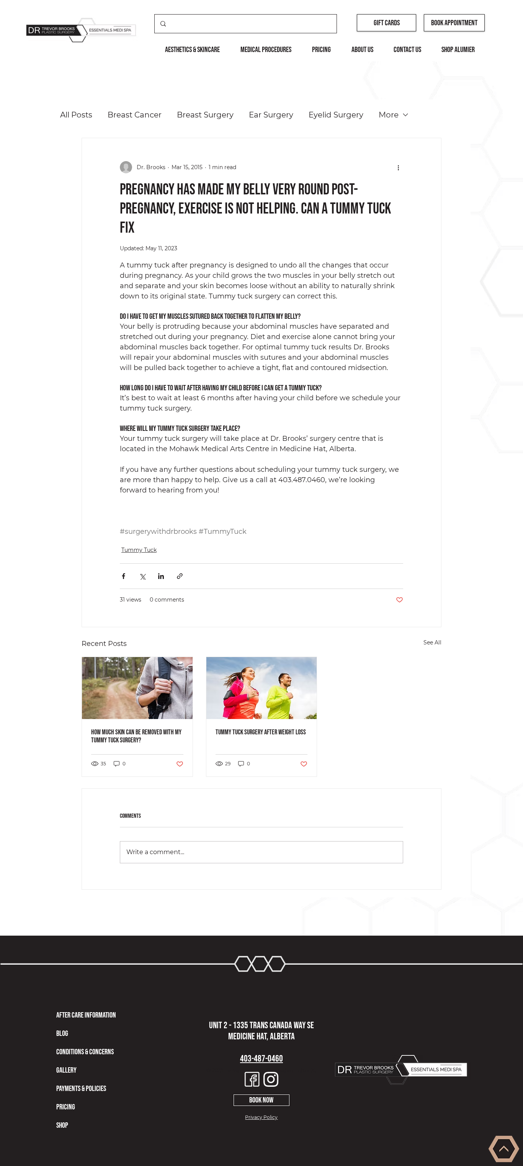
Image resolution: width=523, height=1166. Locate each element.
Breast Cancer (135, 114)
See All (432, 642)
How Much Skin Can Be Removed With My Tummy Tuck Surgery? (136, 736)
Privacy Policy (261, 1117)
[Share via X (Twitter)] (142, 576)
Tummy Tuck (139, 549)
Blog (62, 1033)
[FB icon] (252, 1079)
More (389, 114)
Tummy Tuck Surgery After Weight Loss (261, 732)
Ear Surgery (271, 114)
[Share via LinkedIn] (161, 576)
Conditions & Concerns (85, 1052)
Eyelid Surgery (336, 114)
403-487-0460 (261, 1058)
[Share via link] (179, 576)
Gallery (66, 1070)
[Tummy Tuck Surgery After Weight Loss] (261, 688)
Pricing (65, 1107)
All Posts (76, 114)
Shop (62, 1125)
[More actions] (398, 167)
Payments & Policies (81, 1088)
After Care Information (86, 1015)
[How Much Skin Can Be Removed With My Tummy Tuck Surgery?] (137, 688)
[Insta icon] (270, 1079)
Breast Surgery (205, 114)
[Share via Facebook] (123, 576)
